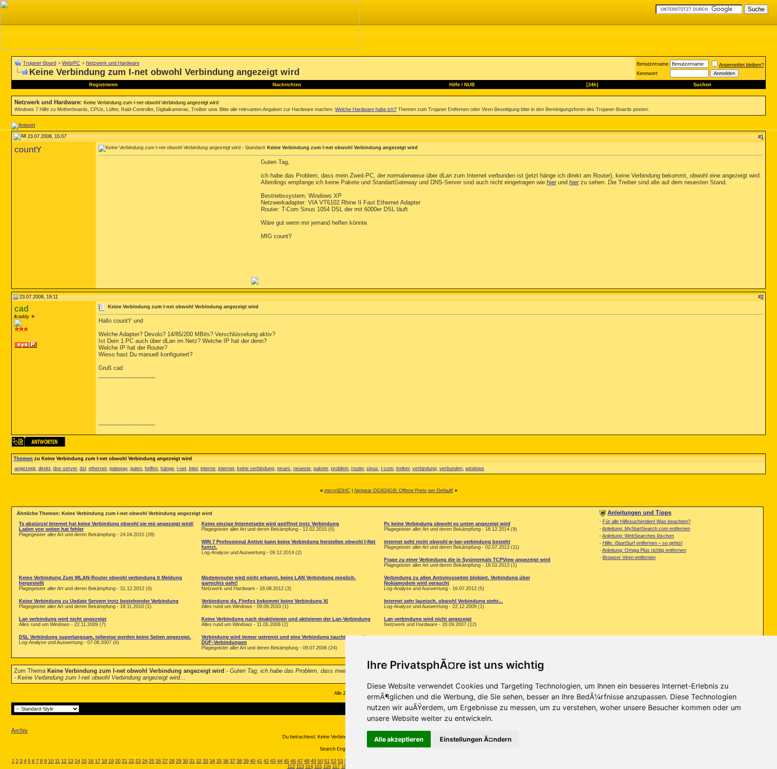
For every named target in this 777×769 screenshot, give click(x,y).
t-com (387, 468)
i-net (181, 468)
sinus (372, 468)
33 (205, 761)
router (357, 468)
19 (111, 761)
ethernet (98, 468)
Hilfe (454, 84)
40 (252, 761)
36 (225, 761)
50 (320, 761)
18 (104, 761)
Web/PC (71, 63)
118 (345, 766)
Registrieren (103, 84)
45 (286, 761)
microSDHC (337, 490)
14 (77, 761)
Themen (23, 458)
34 (212, 761)
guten (136, 468)
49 (313, 761)
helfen (151, 468)
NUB (469, 84)
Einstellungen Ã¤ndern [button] (476, 739)
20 (118, 761)
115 (318, 766)
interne (208, 468)
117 (336, 766)
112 (291, 766)
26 (158, 761)
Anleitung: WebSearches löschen (638, 535)
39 (246, 761)
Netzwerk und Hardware (112, 63)
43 (273, 761)
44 (279, 761)
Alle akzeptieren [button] (399, 739)
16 (91, 761)
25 (151, 761)
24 (144, 761)
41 (259, 761)
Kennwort (647, 73)
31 (192, 761)
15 (84, 761)
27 (165, 761)
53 (340, 761)
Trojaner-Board (39, 63)
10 (51, 761)
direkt (44, 468)
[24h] (592, 84)
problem (339, 468)
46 (293, 761)
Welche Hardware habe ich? (366, 109)
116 (327, 766)
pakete (320, 468)
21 (124, 761)
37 (232, 761)
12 (64, 761)
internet (226, 468)
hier (551, 182)
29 (178, 761)
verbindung (424, 468)
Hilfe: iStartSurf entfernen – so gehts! (643, 543)
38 (239, 761)
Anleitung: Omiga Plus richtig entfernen (644, 550)
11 (57, 761)
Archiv (19, 730)
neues (283, 468)
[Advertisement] (174, 221)
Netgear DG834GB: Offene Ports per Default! (403, 490)
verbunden (451, 468)
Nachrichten (286, 84)
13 (70, 761)
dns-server (65, 468)
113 (300, 766)
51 (327, 761)
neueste (302, 468)
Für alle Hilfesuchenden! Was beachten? (647, 521)
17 (97, 761)
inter (193, 468)
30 (185, 761)
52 (333, 761)
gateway (118, 468)
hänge (167, 468)
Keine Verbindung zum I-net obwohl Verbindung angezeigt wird (151, 102)
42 (266, 761)
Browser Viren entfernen (629, 557)
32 (198, 761)
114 (309, 766)
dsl (83, 468)
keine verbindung (255, 468)
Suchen (702, 84)
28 (171, 761)
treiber (403, 468)
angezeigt (25, 468)
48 (306, 761)
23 (138, 761)
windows (474, 468)
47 (300, 761)
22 (131, 761)
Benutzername (653, 64)
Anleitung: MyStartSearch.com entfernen (646, 528)
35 (219, 761)
